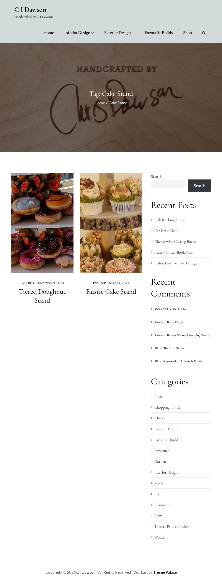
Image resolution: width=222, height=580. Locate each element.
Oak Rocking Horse (169, 219)
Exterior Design (117, 32)
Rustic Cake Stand (111, 291)
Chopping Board (167, 407)
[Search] (204, 32)
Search (156, 176)
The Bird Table (173, 348)
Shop (187, 32)
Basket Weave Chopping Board (188, 335)
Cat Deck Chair (166, 230)
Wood (159, 537)
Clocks (159, 418)
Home (49, 32)
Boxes (158, 396)
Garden (160, 461)
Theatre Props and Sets (171, 526)
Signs (158, 515)
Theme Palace (165, 572)
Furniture (161, 450)
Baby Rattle (175, 322)
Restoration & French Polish (182, 361)
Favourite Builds (159, 32)
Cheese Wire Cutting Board (175, 241)
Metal (158, 483)
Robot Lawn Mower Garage (175, 263)
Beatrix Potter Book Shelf (173, 252)
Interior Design (77, 32)
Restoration (163, 504)
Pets (157, 494)
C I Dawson (30, 9)
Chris (30, 283)
